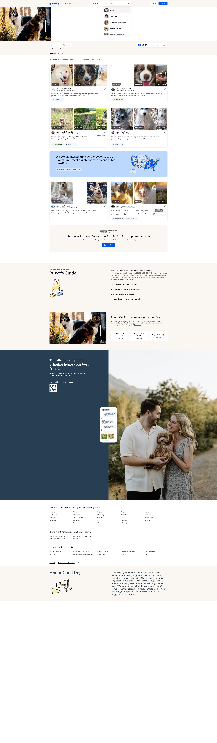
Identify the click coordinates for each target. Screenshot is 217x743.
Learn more (137, 325)
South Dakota (78, 517)
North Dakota (149, 517)
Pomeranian (101, 554)
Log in (154, 3)
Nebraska (53, 517)
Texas (123, 517)
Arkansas (148, 520)
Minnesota (77, 520)
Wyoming (100, 515)
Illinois (75, 523)
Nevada (52, 512)
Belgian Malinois (55, 551)
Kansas (99, 517)
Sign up (163, 3)
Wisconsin (100, 523)
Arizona (123, 512)
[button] (62, 75)
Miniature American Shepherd (83, 554)
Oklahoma (53, 520)
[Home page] (55, 3)
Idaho (147, 512)
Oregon (100, 512)
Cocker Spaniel (102, 551)
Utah (75, 512)
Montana (148, 515)
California (63, 49)
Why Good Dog (68, 3)
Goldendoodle (150, 551)
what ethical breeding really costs (122, 279)
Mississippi (124, 523)
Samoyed (148, 554)
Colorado (76, 515)
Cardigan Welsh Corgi (81, 551)
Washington (54, 515)
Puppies (60, 53)
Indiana (147, 523)
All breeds (52, 563)
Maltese (52, 554)
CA (79, 563)
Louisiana (53, 523)
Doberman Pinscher (128, 551)
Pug (122, 554)
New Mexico (125, 515)
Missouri (124, 520)
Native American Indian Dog (66, 563)
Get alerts (110, 245)
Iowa (98, 520)
